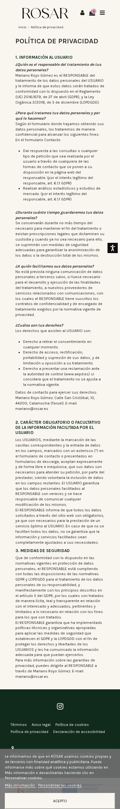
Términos (19, 724)
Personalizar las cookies (60, 785)
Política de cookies (72, 724)
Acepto (60, 801)
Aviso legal (41, 724)
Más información (20, 785)
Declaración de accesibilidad (79, 731)
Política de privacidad (29, 731)
